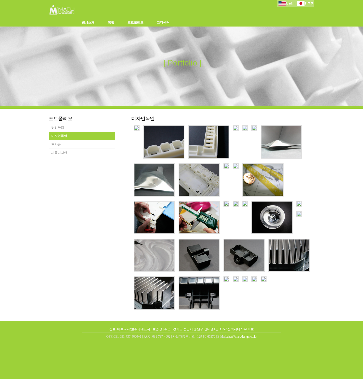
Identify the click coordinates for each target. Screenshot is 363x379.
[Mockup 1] (137, 129)
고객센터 (163, 22)
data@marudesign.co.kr (242, 336)
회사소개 (88, 22)
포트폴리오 (135, 22)
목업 (111, 22)
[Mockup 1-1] (245, 205)
